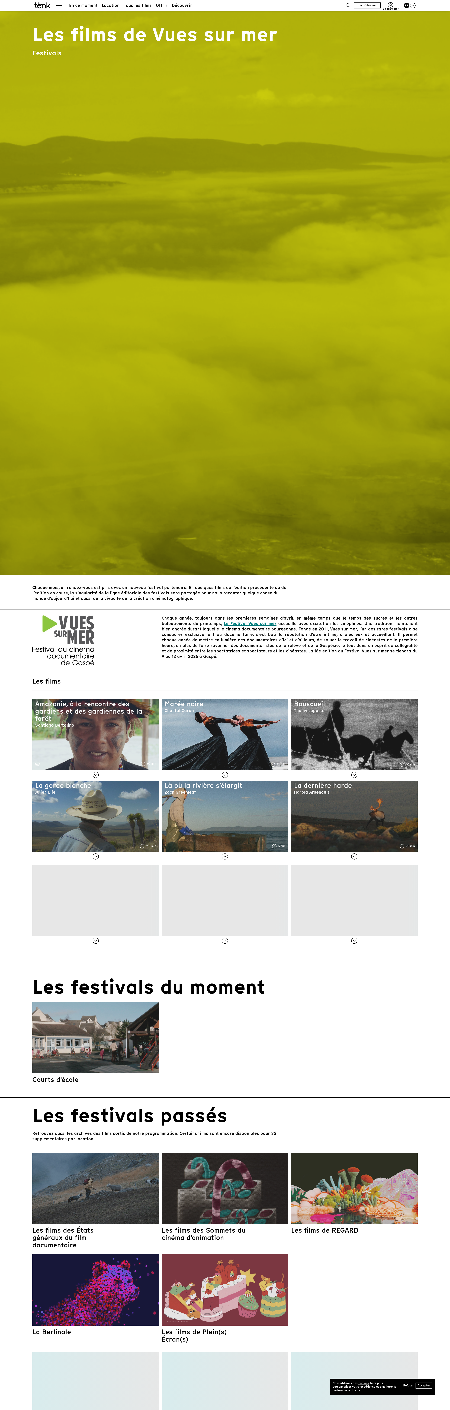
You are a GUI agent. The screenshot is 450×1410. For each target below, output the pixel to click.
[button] (348, 5)
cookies (363, 1383)
